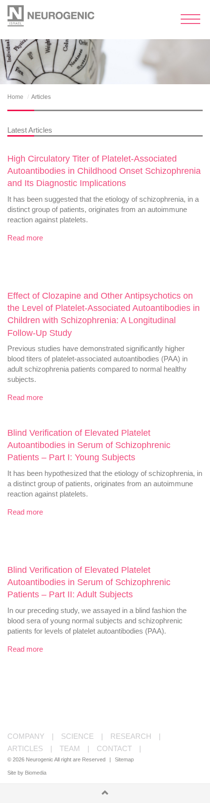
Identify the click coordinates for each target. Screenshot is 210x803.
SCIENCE (77, 736)
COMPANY (25, 736)
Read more (25, 238)
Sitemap (124, 759)
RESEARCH (130, 736)
